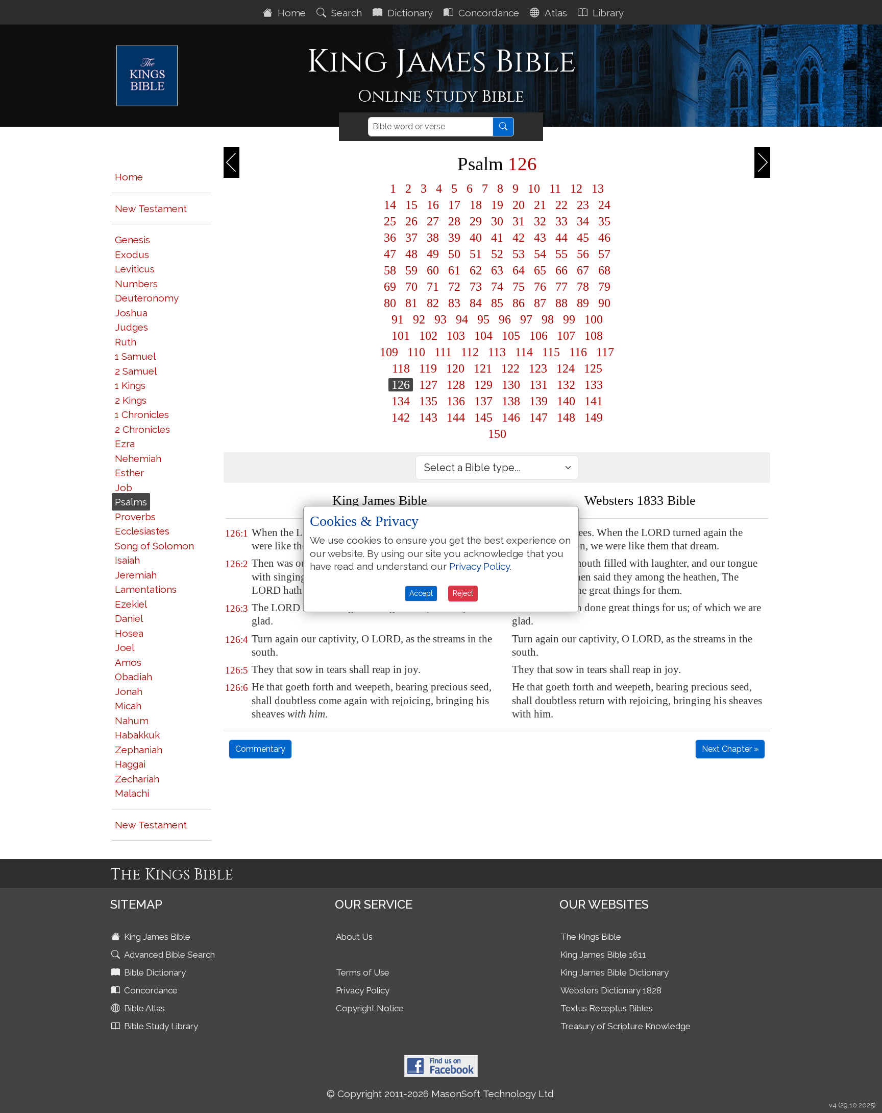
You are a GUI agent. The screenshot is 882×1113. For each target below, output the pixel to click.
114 (524, 352)
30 (497, 221)
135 (428, 401)
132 (566, 384)
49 (433, 254)
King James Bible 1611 (603, 954)
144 (456, 417)
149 (593, 417)
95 (483, 319)
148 (566, 417)
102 (428, 335)
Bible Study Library (160, 1026)
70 (411, 286)
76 (540, 286)
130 (511, 384)
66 (561, 270)
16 (433, 205)
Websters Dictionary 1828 (611, 990)
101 (400, 335)
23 (583, 205)
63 (497, 270)
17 (454, 205)
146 (511, 417)
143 (428, 417)
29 (476, 221)
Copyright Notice (370, 1008)
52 (497, 254)
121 (483, 368)
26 (411, 221)
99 (569, 319)
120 (455, 368)
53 (518, 254)
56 (583, 254)
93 (440, 319)
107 (566, 335)
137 (483, 401)
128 (456, 384)
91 (397, 319)
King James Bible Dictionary (614, 972)
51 (476, 254)
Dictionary (408, 12)
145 (483, 417)
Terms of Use (362, 972)
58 (390, 270)
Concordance (487, 12)
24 (604, 205)
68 (604, 270)
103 (456, 335)
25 (390, 221)
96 (505, 319)
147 (538, 417)
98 (547, 319)
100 (593, 319)
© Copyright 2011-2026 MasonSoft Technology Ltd (440, 1093)
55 (561, 254)
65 (540, 270)
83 (454, 303)
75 (518, 286)
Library (606, 12)
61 (454, 270)
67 (583, 270)
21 (540, 205)
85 (497, 303)
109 (389, 352)
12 (576, 188)
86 (518, 303)
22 (561, 205)
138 (511, 401)
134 (400, 401)
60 (433, 270)
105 (511, 335)
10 (534, 188)
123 (538, 368)
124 (565, 368)
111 (443, 352)
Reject (463, 593)
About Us (354, 937)
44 (561, 237)
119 (428, 368)
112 (470, 352)
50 (454, 254)
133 (593, 384)
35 (604, 221)
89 (583, 303)
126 (400, 384)
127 (428, 384)
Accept (421, 593)
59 (411, 270)
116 (578, 352)
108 (593, 335)
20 (518, 205)
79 (604, 286)
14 (390, 205)
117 (605, 352)
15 (411, 205)
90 (604, 303)
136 (456, 401)
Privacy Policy (362, 990)
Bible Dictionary (154, 972)
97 (526, 319)
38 (433, 237)
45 (583, 237)
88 (561, 303)
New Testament (151, 208)
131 (538, 384)
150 (497, 433)
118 (401, 368)
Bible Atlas (143, 1008)
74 (497, 286)
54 (540, 254)
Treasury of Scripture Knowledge (625, 1026)
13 (598, 188)
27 (433, 221)
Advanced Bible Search (168, 954)
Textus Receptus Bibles (606, 1008)
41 (497, 237)
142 (400, 417)
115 (551, 352)
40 (476, 237)
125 (593, 368)
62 (476, 270)
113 (497, 352)
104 (483, 335)
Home (290, 12)
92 (419, 319)
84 (476, 303)
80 (390, 303)
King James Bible (156, 937)
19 (497, 205)
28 (454, 221)
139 (538, 401)
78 (583, 286)
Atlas (555, 12)
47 (390, 254)
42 (518, 237)
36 (390, 237)
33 (561, 221)
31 (518, 221)
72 (454, 286)
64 (518, 270)
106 (538, 335)
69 (390, 286)
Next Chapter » (730, 749)
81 (411, 303)
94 (462, 319)
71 (433, 286)
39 (454, 237)
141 (593, 401)
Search (345, 12)
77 (561, 286)
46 (604, 237)
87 (540, 303)
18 (476, 205)
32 (540, 221)
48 (411, 254)
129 (483, 384)
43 (540, 237)
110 (416, 352)
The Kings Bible (590, 937)
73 (476, 286)
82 (433, 303)
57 (604, 254)
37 (411, 237)
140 (566, 401)
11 (555, 188)
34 (583, 221)
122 (510, 368)
